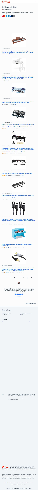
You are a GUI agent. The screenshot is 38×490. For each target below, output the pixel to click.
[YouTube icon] (22, 294)
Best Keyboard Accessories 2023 (26, 313)
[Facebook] (6, 278)
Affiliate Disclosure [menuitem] (25, 482)
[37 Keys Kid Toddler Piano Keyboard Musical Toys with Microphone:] (19, 162)
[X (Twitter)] (14, 278)
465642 (7, 272)
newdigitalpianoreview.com (6, 474)
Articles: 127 (19, 296)
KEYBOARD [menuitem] (6, 482)
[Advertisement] (18, 24)
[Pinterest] (23, 278)
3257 (7, 153)
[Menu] (35, 1)
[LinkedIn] (32, 278)
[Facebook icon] (15, 294)
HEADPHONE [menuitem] (19, 482)
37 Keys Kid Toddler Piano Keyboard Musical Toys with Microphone (17, 173)
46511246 (8, 128)
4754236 (7, 224)
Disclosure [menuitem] (31, 482)
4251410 (7, 247)
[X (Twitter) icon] (19, 294)
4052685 (7, 175)
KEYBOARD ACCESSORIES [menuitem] (12, 482)
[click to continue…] (14, 399)
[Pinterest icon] (21, 294)
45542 (7, 80)
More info (14, 104)
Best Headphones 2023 (6, 313)
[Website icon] (17, 294)
